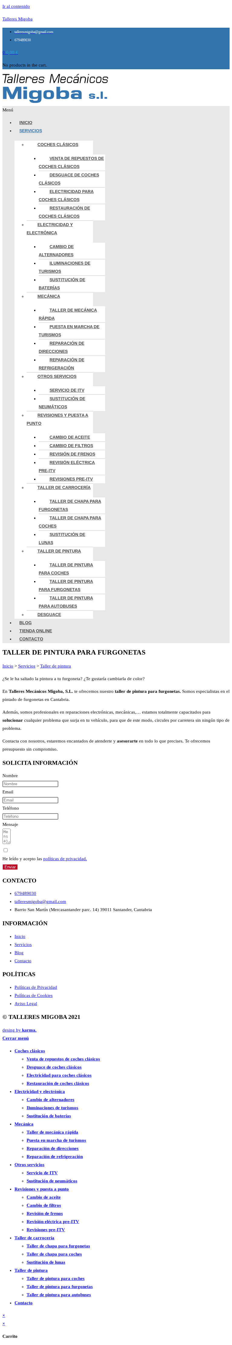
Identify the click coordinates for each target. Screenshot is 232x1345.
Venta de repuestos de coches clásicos (71, 162)
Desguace (49, 614)
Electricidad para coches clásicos (66, 195)
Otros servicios (56, 376)
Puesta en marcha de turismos (69, 330)
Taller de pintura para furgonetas (66, 585)
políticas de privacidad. (65, 858)
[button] (116, 110)
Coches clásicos (57, 144)
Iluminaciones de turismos (64, 267)
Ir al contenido (16, 6)
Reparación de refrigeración (61, 363)
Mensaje (10, 824)
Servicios (30, 130)
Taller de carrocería (64, 487)
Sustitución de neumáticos (62, 402)
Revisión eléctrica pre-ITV (67, 466)
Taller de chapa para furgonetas (70, 505)
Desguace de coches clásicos (69, 179)
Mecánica (48, 296)
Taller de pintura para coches (66, 568)
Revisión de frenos (72, 454)
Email (7, 791)
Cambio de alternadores (56, 250)
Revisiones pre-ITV (71, 479)
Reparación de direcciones (61, 347)
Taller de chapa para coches (70, 521)
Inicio (25, 122)
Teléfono (10, 808)
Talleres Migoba (17, 19)
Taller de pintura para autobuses (66, 602)
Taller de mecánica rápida (68, 314)
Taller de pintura (59, 551)
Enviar (10, 867)
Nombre (10, 775)
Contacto (31, 639)
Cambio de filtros (71, 445)
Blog (25, 622)
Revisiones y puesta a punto (57, 419)
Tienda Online (35, 630)
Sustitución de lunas (62, 538)
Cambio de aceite (70, 437)
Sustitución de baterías (62, 283)
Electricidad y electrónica (50, 228)
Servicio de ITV (67, 390)
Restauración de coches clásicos (64, 212)
